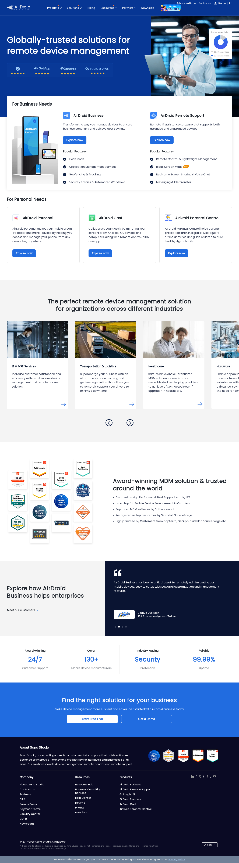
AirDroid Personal (130, 799)
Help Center (83, 798)
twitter (199, 776)
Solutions (73, 8)
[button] (109, 422)
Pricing (91, 8)
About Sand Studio (32, 784)
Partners (128, 8)
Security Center (30, 814)
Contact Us (205, 3)
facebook (207, 776)
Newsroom (27, 823)
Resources (108, 8)
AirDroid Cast (128, 804)
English (208, 844)
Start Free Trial (92, 719)
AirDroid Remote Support (136, 789)
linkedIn (192, 776)
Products (53, 8)
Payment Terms (30, 809)
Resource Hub (84, 784)
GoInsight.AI (127, 794)
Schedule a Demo (186, 3)
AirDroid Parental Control (136, 809)
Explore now (74, 140)
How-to (80, 802)
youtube (214, 776)
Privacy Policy (28, 804)
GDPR (23, 819)
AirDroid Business (130, 784)
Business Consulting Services (88, 791)
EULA (23, 799)
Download (147, 8)
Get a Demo (146, 719)
